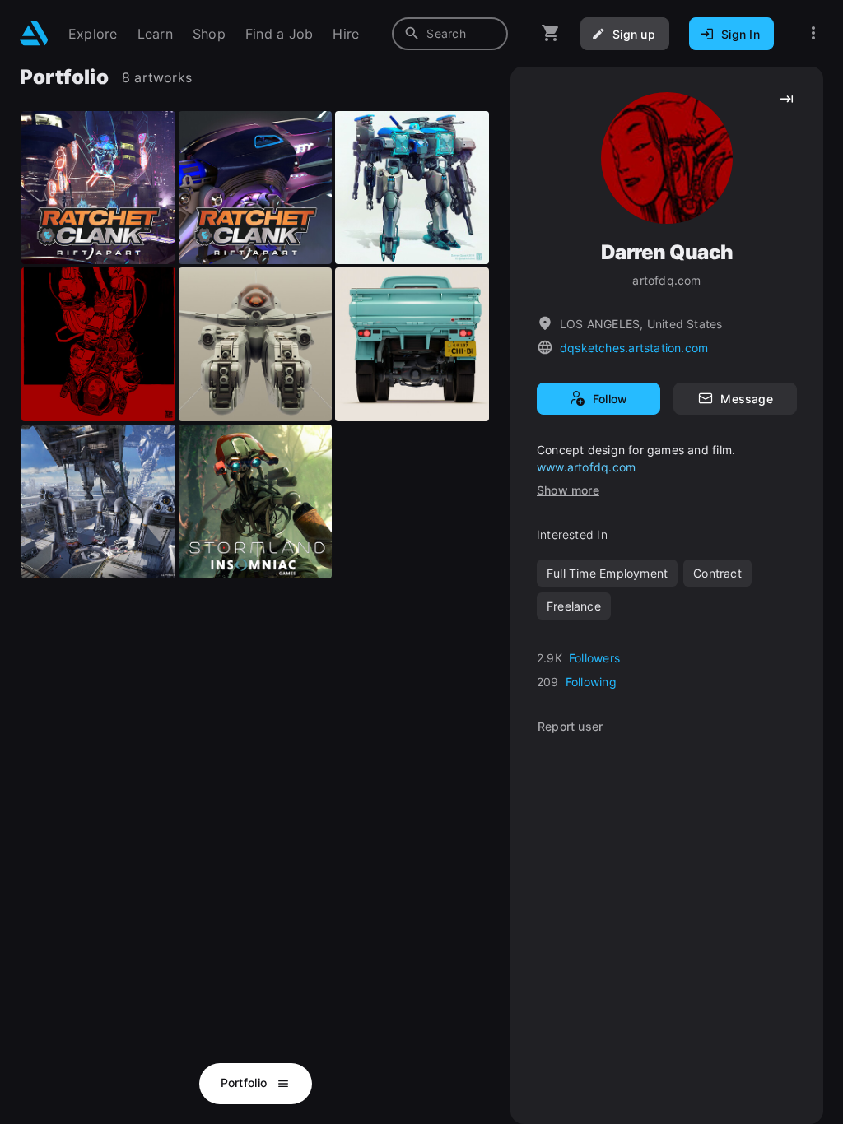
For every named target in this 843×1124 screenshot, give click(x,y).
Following (591, 682)
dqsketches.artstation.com (634, 348)
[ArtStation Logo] (34, 33)
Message (746, 399)
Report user (570, 726)
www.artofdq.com (586, 467)
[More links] (813, 33)
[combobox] (450, 33)
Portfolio (246, 1082)
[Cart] (551, 33)
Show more (568, 490)
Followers (594, 658)
